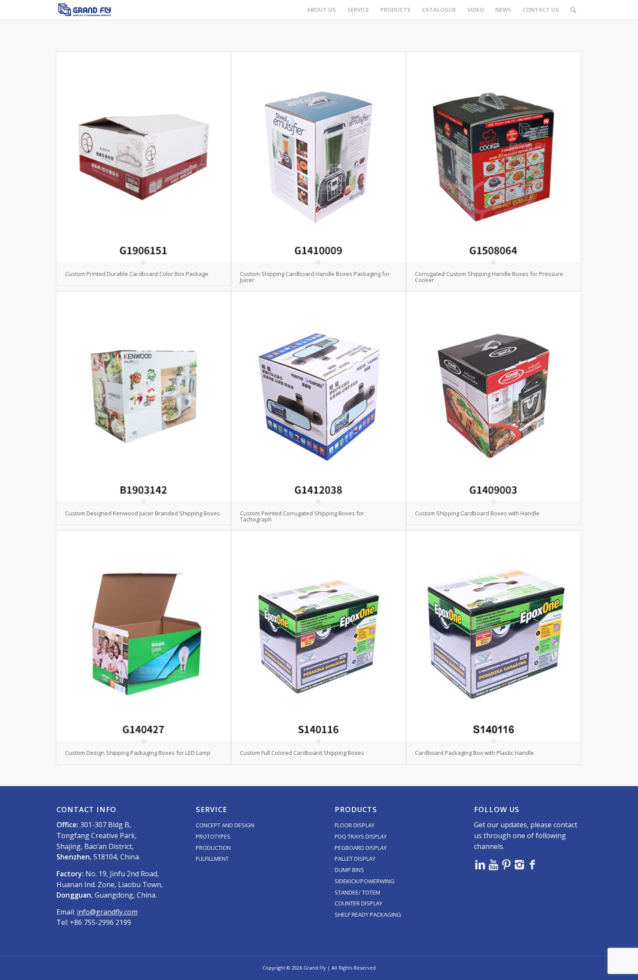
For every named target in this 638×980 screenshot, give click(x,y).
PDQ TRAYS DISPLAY (361, 836)
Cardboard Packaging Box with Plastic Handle (474, 753)
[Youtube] (493, 864)
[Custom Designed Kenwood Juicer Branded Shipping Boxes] (143, 396)
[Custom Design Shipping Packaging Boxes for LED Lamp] (143, 636)
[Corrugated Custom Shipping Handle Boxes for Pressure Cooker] (493, 157)
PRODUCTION (213, 848)
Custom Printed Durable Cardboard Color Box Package (136, 274)
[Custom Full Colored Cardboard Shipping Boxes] (318, 636)
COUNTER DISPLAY (358, 903)
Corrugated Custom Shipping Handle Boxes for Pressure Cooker (489, 277)
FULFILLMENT (212, 858)
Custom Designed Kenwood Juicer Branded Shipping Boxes (142, 513)
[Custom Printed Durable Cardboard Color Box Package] (143, 157)
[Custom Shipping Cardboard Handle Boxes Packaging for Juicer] (318, 157)
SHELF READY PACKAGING (368, 914)
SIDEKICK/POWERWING (365, 881)
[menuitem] (321, 10)
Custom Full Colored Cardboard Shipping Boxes (302, 753)
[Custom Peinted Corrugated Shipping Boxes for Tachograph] (318, 396)
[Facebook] (532, 864)
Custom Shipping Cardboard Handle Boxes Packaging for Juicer (315, 277)
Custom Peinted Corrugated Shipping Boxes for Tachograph (302, 516)
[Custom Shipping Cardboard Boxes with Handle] (493, 396)
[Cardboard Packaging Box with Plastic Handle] (493, 636)
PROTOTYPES (213, 836)
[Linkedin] (480, 864)
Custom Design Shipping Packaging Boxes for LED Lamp (137, 753)
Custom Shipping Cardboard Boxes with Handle (477, 513)
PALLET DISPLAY (355, 858)
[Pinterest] (506, 864)
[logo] (84, 10)
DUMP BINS (349, 870)
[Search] (573, 10)
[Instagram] (519, 864)
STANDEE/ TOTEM (357, 892)
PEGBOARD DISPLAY (361, 848)
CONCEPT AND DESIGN (225, 825)
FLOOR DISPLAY (355, 825)
